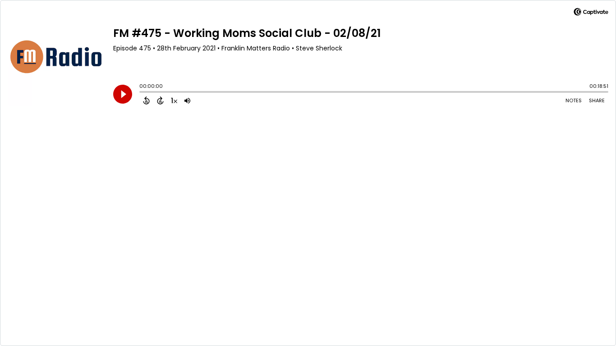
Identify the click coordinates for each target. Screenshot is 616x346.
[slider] (141, 92)
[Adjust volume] (187, 100)
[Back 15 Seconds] (146, 100)
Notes (573, 100)
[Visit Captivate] (591, 13)
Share (597, 100)
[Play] (122, 94)
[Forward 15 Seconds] (160, 100)
